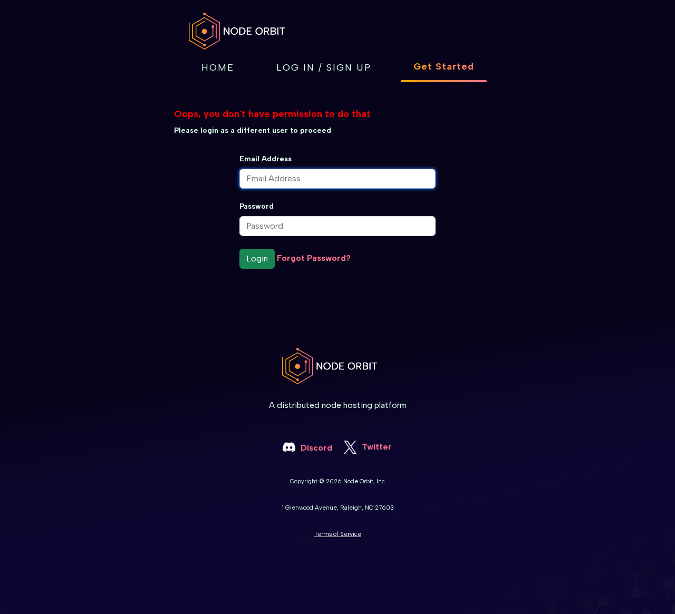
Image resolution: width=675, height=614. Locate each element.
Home (217, 67)
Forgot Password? (314, 258)
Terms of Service (337, 534)
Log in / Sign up (323, 67)
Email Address (265, 158)
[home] (245, 31)
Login (257, 259)
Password (256, 206)
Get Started (443, 66)
